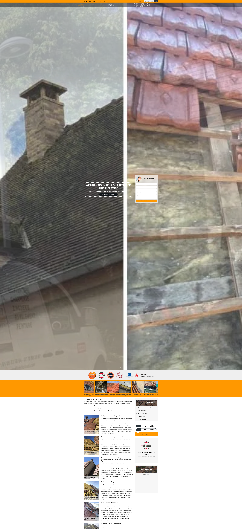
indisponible (90, 1)
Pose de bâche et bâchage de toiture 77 (142, 5)
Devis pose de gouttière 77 (136, 5)
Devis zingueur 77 (131, 4)
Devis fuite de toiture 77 (148, 5)
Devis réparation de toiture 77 (124, 4)
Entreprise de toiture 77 (154, 4)
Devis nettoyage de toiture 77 (118, 4)
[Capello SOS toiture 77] (81, 5)
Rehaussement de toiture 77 (111, 5)
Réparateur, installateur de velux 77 (103, 4)
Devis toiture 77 (90, 4)
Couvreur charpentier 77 (95, 4)
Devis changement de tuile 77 (160, 4)
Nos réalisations (108, 194)
